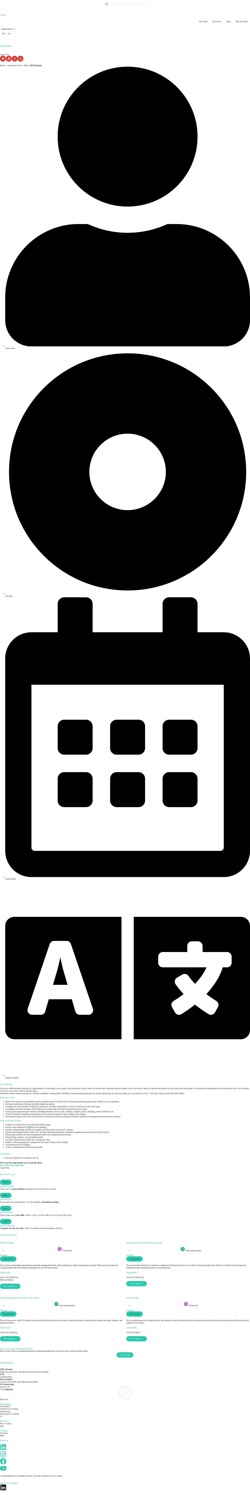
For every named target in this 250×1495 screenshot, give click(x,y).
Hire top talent (241, 21)
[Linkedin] (3, 1487)
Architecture (5, 1406)
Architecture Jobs (14, 65)
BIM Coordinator (7, 1243)
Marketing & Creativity (9, 1414)
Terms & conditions (41, 1476)
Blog (228, 21)
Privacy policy (57, 1476)
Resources (217, 21)
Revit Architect (132, 1298)
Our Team (203, 21)
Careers (3, 15)
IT (1, 1416)
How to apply (5, 1423)
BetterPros (11, 1476)
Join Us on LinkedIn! (9, 1483)
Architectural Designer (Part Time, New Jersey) (19, 1298)
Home (2, 65)
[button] (8, 29)
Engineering (5, 1411)
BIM (26, 65)
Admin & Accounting (9, 1409)
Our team (4, 1433)
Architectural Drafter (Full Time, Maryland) (144, 1243)
